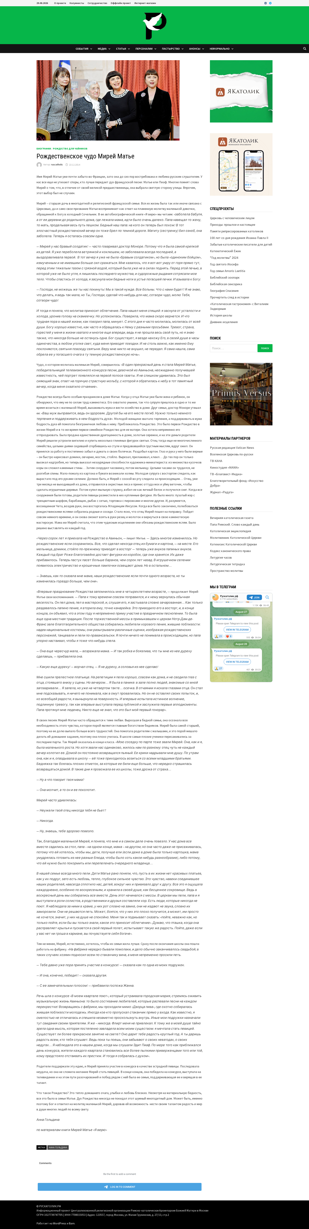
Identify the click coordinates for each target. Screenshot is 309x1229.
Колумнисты (77, 3)
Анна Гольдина (58, 1147)
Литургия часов (221, 557)
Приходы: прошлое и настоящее (232, 225)
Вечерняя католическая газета (231, 518)
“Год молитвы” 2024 (224, 258)
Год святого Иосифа (224, 264)
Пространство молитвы (226, 571)
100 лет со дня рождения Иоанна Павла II (239, 238)
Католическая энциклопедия (230, 531)
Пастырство (171, 48)
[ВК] (266, 3)
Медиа (102, 48)
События (82, 48)
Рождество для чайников (70, 148)
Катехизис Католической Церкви (233, 544)
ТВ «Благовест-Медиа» (226, 474)
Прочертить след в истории (229, 297)
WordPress (59, 1223)
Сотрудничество (97, 3)
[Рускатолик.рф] (154, 25)
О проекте (60, 3)
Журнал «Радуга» (222, 492)
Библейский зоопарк (225, 277)
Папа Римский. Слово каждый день (234, 524)
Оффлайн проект (121, 3)
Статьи (121, 48)
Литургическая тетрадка (227, 564)
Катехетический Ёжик (225, 251)
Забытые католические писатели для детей (241, 244)
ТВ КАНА (216, 461)
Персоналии (144, 48)
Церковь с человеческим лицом (232, 218)
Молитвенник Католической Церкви (235, 538)
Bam (72, 1223)
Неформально (220, 48)
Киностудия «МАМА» (224, 467)
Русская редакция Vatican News (232, 448)
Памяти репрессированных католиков (236, 231)
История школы (221, 315)
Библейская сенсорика (226, 284)
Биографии (43, 148)
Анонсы (194, 48)
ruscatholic (57, 164)
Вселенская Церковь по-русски (231, 454)
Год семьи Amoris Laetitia (227, 271)
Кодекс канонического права (230, 551)
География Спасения (224, 291)
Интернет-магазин (145, 3)
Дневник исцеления (224, 322)
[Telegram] (270, 3)
